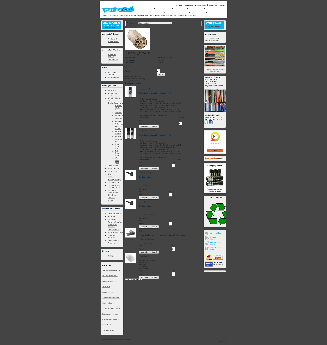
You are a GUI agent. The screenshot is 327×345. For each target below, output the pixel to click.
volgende (145, 27)
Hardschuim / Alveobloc (112, 226)
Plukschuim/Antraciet (115, 232)
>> (148, 27)
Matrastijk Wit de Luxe (118, 108)
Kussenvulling (113, 171)
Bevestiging (112, 90)
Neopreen (111, 243)
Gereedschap (113, 166)
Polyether (111, 216)
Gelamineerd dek (118, 125)
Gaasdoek (118, 113)
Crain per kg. (117, 162)
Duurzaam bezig (108, 330)
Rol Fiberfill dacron (117, 153)
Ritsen (110, 177)
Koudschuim (112, 219)
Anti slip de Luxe (118, 133)
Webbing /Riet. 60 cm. (114, 99)
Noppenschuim (113, 230)
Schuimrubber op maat (110, 314)
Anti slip (118, 136)
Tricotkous (111, 198)
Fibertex (118, 129)
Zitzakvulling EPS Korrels (111, 308)
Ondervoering (118, 118)
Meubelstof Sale (113, 42)
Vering (110, 201)
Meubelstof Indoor (114, 39)
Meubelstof (106, 287)
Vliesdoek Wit (118, 140)
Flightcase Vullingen (111, 236)
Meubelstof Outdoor (112, 56)
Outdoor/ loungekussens (111, 298)
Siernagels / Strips (114, 180)
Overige (111, 256)
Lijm (109, 174)
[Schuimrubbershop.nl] (214, 159)
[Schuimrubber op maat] (111, 28)
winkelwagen (221, 341)
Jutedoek (118, 121)
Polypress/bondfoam (115, 222)
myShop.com (137, 279)
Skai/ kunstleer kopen (110, 276)
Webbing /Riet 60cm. (113, 94)
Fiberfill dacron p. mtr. (117, 146)
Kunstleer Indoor (114, 77)
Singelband (112, 195)
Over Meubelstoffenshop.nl (111, 270)
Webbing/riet (118, 115)
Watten (117, 158)
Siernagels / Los (113, 182)
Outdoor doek (113, 60)
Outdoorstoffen (107, 292)
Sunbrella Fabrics (108, 281)
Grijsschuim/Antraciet (115, 213)
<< (150, 27)
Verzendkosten (107, 325)
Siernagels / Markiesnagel (113, 191)
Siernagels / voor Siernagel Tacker (114, 186)
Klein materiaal (113, 168)
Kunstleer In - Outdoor (112, 74)
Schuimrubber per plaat (110, 319)
